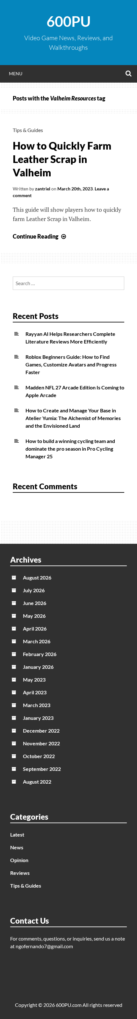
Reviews (20, 873)
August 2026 (37, 577)
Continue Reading (40, 236)
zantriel (42, 188)
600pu (69, 21)
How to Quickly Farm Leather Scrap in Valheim (62, 158)
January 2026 (38, 667)
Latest (17, 834)
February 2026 (39, 654)
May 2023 (34, 679)
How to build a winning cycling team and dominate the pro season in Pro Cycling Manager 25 (70, 448)
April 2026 (35, 628)
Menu (15, 73)
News (16, 847)
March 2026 (36, 641)
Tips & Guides (28, 130)
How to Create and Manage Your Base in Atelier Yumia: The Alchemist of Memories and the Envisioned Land (73, 418)
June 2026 (34, 603)
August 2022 (37, 782)
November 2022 (41, 743)
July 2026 (34, 590)
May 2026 (34, 616)
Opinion (19, 860)
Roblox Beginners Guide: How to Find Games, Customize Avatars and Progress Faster (71, 364)
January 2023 (38, 718)
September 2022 (42, 769)
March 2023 (36, 705)
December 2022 (41, 730)
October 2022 (39, 756)
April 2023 (35, 692)
